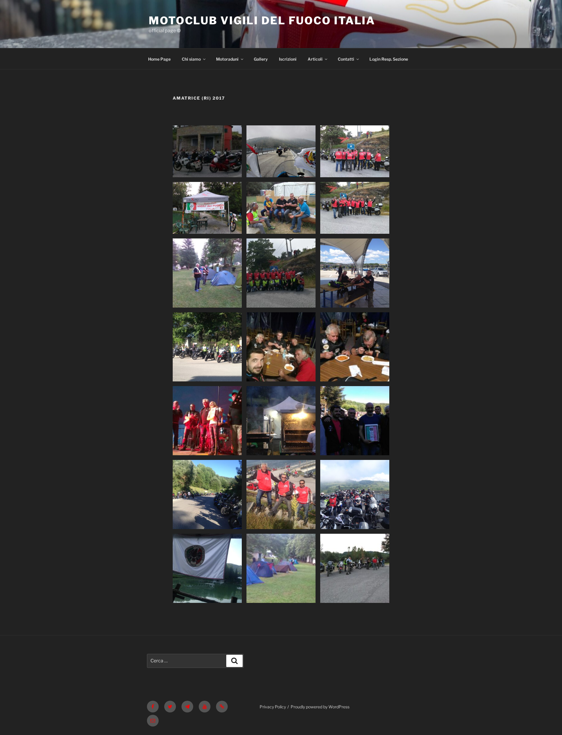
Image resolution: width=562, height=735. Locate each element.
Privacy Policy (273, 706)
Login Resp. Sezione (388, 59)
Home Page (159, 59)
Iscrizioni (288, 59)
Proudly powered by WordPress (320, 706)
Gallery (261, 59)
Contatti (346, 59)
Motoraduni (227, 59)
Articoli (315, 59)
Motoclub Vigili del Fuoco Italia (262, 20)
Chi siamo (191, 59)
